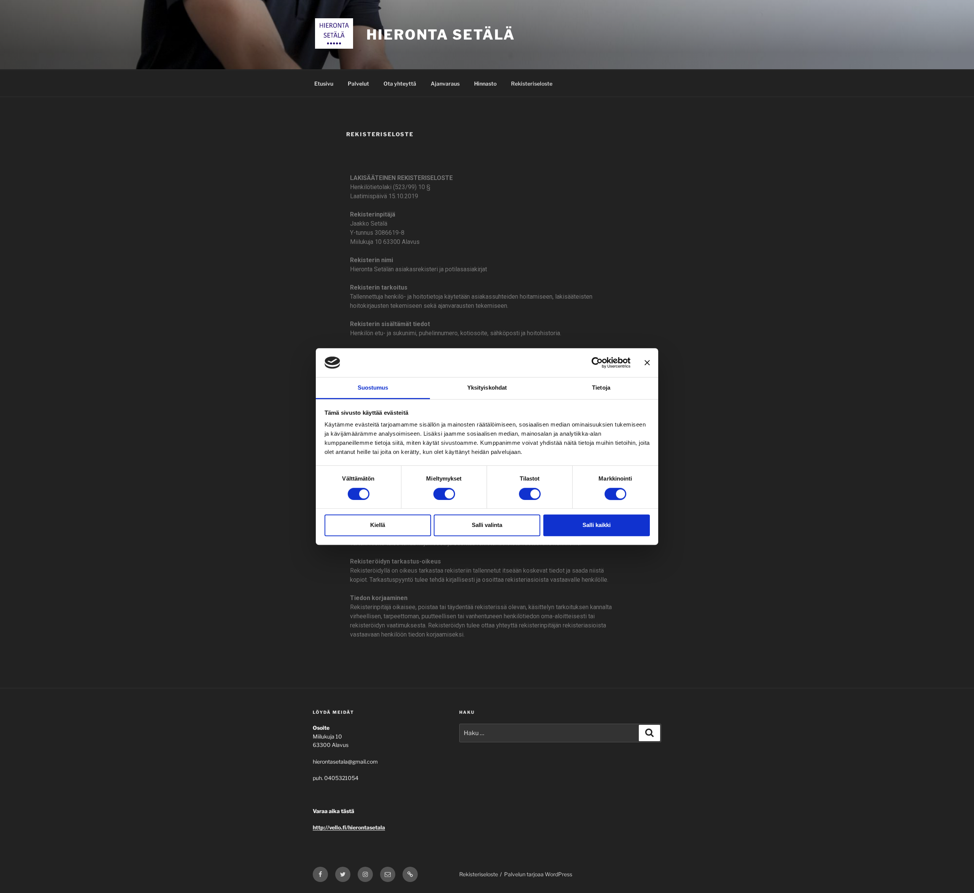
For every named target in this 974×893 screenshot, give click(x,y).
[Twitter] (342, 874)
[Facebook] (320, 874)
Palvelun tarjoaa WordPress (538, 874)
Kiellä (377, 525)
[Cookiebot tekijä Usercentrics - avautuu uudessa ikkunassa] (597, 362)
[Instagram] (365, 874)
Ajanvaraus (445, 83)
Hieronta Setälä (440, 34)
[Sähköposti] (387, 874)
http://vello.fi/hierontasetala (349, 827)
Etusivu (323, 83)
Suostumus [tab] (373, 388)
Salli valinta (487, 525)
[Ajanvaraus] (410, 874)
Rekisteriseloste (531, 83)
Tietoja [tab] (601, 388)
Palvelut (358, 83)
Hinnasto (485, 83)
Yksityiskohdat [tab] (487, 388)
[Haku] (649, 733)
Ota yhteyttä (400, 83)
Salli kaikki (596, 525)
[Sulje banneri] (647, 362)
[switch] (444, 494)
